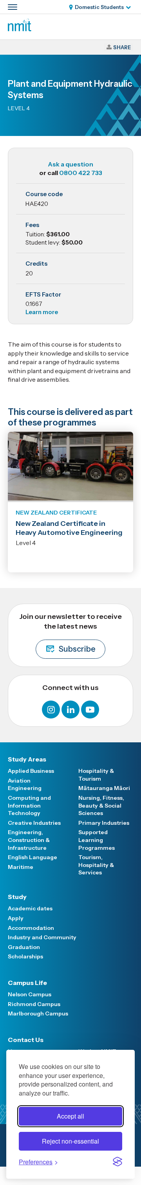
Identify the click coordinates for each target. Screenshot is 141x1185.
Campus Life (27, 983)
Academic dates (30, 908)
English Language (32, 857)
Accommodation (31, 927)
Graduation (24, 947)
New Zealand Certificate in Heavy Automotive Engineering (69, 528)
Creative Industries (34, 822)
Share (122, 47)
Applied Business (31, 770)
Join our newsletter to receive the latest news (70, 633)
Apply (16, 918)
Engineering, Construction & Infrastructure (29, 840)
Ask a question (70, 164)
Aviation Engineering (25, 784)
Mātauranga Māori (104, 788)
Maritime (20, 866)
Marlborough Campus (38, 1013)
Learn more (41, 312)
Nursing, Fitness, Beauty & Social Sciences (101, 805)
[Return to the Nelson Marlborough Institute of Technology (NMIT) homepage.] (19, 29)
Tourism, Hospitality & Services (96, 865)
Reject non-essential (70, 1141)
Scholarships (25, 956)
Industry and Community (42, 937)
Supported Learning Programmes (96, 840)
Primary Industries (103, 822)
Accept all (70, 1116)
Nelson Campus (29, 994)
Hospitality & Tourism (96, 774)
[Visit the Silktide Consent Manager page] (117, 1161)
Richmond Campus (34, 1004)
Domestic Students (99, 7)
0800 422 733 (80, 173)
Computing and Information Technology (29, 805)
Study (17, 897)
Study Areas (27, 759)
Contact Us (25, 1040)
